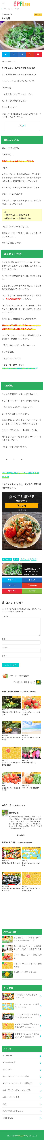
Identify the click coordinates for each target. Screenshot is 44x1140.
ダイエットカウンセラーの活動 (15, 1076)
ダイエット (7, 559)
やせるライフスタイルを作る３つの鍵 (27, 1015)
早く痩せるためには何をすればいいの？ (27, 1035)
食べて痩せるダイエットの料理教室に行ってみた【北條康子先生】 (28, 947)
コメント (5, 616)
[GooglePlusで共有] (30, 54)
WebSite (22, 835)
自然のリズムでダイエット (13, 1111)
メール (5, 647)
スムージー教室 (9, 1062)
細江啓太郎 (14, 813)
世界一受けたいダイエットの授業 (16, 1090)
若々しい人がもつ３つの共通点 (27, 1006)
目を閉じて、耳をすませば (25, 972)
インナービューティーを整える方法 (28, 956)
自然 (17, 559)
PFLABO (21, 1136)
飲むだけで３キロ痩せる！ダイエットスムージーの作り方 (28, 939)
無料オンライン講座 (10, 1097)
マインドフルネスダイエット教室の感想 (28, 965)
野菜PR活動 (7, 1118)
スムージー (7, 1055)
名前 (4, 639)
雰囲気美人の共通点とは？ (26, 996)
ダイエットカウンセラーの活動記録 (17, 1083)
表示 (24, 126)
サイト (4, 656)
